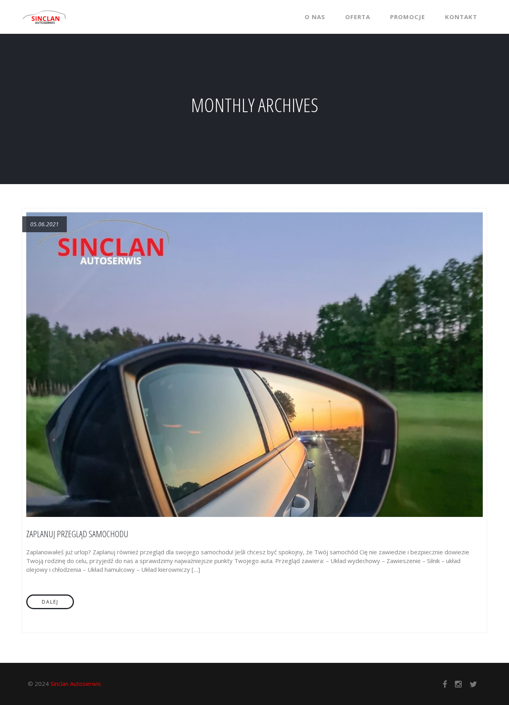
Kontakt (461, 17)
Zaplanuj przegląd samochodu (77, 534)
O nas (315, 17)
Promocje (407, 17)
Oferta (357, 17)
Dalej (50, 601)
